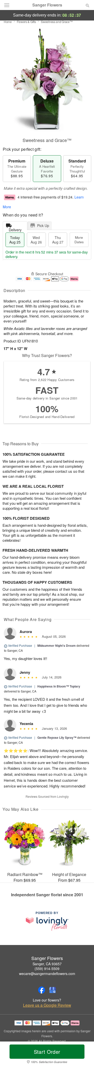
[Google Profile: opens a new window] (52, 990)
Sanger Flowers (47, 5)
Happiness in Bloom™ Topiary (58, 686)
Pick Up (43, 225)
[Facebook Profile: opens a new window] (41, 990)
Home (8, 22)
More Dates (79, 239)
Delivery (15, 228)
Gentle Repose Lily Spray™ (56, 737)
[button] (83, 1054)
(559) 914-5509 (47, 968)
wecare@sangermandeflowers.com (47, 973)
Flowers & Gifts (26, 22)
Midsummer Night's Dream (56, 645)
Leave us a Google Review (47, 1005)
